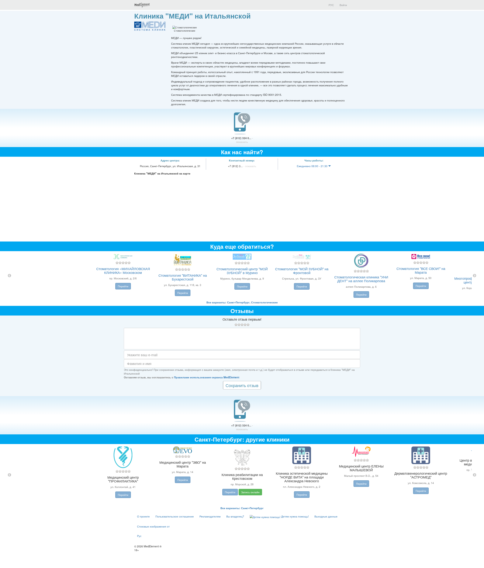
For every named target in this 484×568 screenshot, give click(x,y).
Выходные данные (325, 516)
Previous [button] (9, 276)
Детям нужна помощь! (294, 516)
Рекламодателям (210, 516)
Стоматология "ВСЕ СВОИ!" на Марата (420, 270)
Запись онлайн (250, 492)
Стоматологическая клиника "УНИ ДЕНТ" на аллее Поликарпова (361, 278)
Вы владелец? (235, 516)
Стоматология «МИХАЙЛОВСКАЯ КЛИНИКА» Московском (123, 270)
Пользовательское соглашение (174, 516)
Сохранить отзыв (242, 385)
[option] (242, 276)
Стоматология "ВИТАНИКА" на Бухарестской (182, 277)
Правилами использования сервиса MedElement (206, 377)
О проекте (143, 516)
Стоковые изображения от (153, 526)
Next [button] (474, 276)
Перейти (123, 286)
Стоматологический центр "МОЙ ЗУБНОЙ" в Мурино (242, 270)
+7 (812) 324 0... (242, 140)
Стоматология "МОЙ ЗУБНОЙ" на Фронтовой (301, 270)
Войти (343, 5)
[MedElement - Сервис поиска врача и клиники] (142, 5)
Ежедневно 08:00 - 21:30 (312, 166)
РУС (331, 5)
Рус (139, 536)
